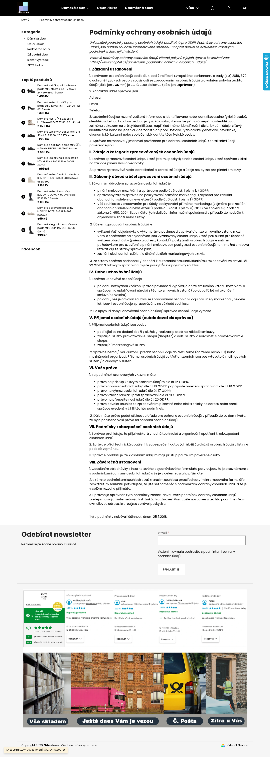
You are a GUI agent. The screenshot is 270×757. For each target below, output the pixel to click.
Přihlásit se (171, 569)
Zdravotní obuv (38, 55)
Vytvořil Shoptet (238, 745)
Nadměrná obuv (38, 49)
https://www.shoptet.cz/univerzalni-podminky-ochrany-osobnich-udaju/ (147, 62)
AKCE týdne (35, 65)
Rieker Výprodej (38, 60)
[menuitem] (75, 8)
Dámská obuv (37, 39)
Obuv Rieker (35, 44)
